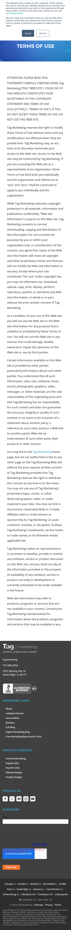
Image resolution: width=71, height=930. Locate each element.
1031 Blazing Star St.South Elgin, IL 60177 (15, 672)
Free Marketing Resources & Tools (24, 736)
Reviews (10, 722)
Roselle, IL (23, 883)
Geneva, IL (38, 889)
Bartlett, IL (35, 883)
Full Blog (10, 727)
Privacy (49, 904)
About (9, 708)
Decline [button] (42, 33)
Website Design (14, 772)
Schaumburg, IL (11, 894)
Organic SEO (12, 763)
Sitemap (38, 904)
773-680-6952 (10, 665)
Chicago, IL (10, 883)
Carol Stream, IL (54, 889)
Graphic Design (14, 777)
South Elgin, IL (24, 889)
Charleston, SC (45, 894)
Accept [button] (28, 33)
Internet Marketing (16, 758)
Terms (58, 904)
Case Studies (12, 717)
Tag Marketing (42, 452)
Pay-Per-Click (13, 767)
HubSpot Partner (15, 713)
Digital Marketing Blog (18, 731)
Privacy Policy (15, 13)
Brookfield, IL (50, 883)
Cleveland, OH (28, 894)
